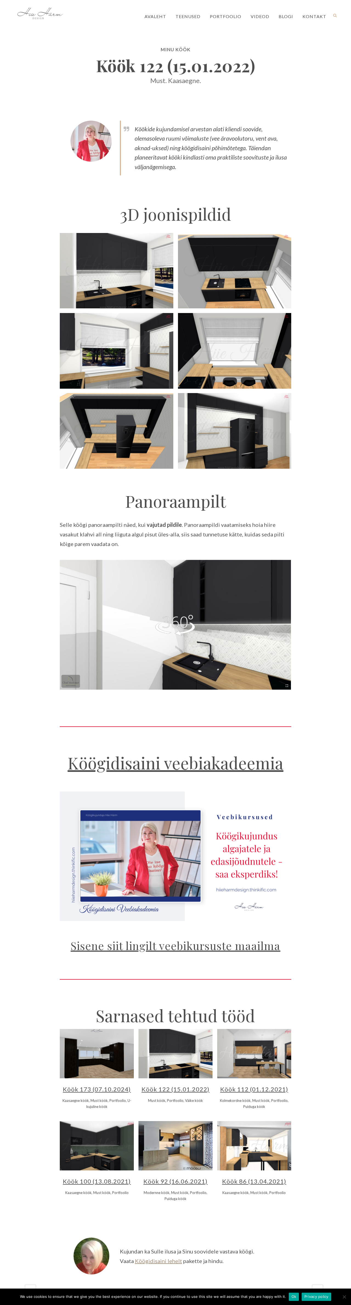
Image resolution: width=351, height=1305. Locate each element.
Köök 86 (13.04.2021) (254, 1181)
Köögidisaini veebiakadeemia (175, 763)
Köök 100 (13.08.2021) (97, 1181)
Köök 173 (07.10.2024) (97, 1089)
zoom (83, 1052)
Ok (293, 1296)
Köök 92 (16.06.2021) (175, 1181)
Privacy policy (316, 1296)
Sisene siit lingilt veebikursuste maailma (175, 945)
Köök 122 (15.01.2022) (175, 1089)
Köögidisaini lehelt (158, 1261)
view (111, 1052)
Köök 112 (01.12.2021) (254, 1089)
